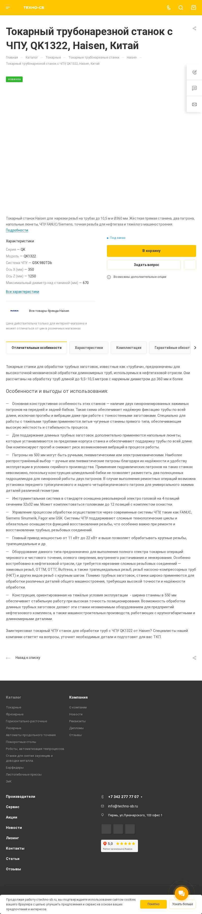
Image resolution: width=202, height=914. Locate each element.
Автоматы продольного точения (31, 735)
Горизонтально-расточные (26, 721)
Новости (76, 714)
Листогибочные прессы (24, 774)
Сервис (12, 807)
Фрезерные (14, 714)
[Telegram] (118, 829)
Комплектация (128, 348)
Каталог (13, 697)
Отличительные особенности (37, 348)
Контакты (15, 848)
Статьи (12, 859)
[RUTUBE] (106, 829)
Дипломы (76, 728)
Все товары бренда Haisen (49, 311)
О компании (78, 707)
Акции (11, 817)
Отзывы (75, 735)
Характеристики (89, 348)
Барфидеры (15, 767)
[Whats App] (130, 829)
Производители (20, 796)
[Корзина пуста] (193, 7)
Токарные (13, 707)
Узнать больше (182, 904)
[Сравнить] (190, 265)
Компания (78, 697)
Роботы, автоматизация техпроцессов (35, 749)
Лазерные (13, 728)
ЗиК (9, 781)
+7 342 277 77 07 (123, 797)
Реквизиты (77, 721)
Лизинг (12, 838)
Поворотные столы (21, 742)
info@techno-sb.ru (123, 806)
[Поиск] (180, 7)
